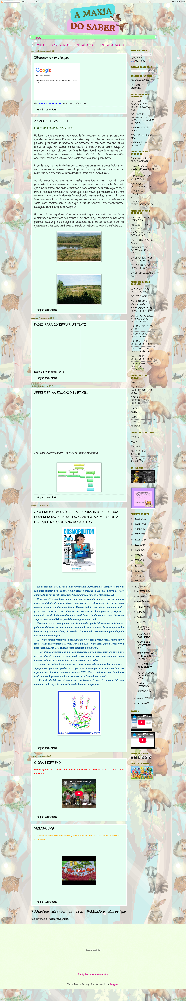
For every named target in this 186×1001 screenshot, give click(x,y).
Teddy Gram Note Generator (93, 974)
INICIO (37, 38)
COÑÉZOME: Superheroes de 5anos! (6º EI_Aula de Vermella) (142, 119)
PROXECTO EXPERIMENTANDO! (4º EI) (141, 390)
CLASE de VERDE (84, 45)
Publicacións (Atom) (58, 919)
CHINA (134, 412)
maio (140, 617)
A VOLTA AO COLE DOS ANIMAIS (141, 234)
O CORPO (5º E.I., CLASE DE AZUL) (140, 335)
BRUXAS (135, 446)
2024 (137, 529)
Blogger (114, 984)
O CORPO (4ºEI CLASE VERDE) (142, 327)
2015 (137, 576)
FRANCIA (135, 426)
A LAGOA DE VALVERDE (52, 121)
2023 (138, 534)
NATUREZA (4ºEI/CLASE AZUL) (141, 185)
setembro (142, 607)
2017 (137, 566)
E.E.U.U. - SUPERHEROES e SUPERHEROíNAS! (140, 400)
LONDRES (136, 422)
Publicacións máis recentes (51, 911)
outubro (141, 601)
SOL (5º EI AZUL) (140, 296)
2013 (137, 587)
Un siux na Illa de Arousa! (50, 103)
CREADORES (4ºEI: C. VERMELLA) (141, 226)
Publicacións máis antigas (107, 911)
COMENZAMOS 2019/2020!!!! (139, 460)
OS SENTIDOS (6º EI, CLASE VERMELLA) (141, 310)
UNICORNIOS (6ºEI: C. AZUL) (142, 241)
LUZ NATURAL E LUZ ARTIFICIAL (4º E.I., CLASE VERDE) (142, 318)
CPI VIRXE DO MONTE (142, 80)
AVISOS (41, 45)
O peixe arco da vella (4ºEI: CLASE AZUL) (142, 160)
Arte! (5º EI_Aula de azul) (141, 136)
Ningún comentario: (47, 109)
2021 (137, 545)
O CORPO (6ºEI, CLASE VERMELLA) (141, 342)
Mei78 (60, 372)
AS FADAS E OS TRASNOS (139, 452)
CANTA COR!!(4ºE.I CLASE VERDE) (140, 290)
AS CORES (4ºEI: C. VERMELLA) (140, 219)
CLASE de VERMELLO (111, 45)
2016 (137, 571)
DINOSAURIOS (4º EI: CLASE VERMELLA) (141, 259)
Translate (140, 61)
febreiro (141, 703)
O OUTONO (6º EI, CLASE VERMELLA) (141, 350)
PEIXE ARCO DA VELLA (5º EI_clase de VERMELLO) (142, 169)
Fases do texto (42, 372)
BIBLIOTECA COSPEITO (137, 86)
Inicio (79, 911)
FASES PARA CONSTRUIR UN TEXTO (60, 324)
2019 (137, 555)
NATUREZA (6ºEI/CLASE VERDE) (142, 203)
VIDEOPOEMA (44, 828)
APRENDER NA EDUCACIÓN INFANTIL (61, 392)
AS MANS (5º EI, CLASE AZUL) (139, 302)
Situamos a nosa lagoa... (51, 57)
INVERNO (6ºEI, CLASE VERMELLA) (141, 357)
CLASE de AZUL (60, 45)
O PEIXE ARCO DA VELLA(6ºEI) (140, 178)
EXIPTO (135, 417)
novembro (143, 596)
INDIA (134, 408)
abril (140, 622)
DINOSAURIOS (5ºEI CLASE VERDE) (141, 267)
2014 (137, 581)
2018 (137, 560)
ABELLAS (136, 437)
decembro (142, 591)
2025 (138, 524)
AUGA (134, 442)
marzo (141, 698)
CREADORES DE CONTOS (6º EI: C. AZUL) (140, 250)
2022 (138, 540)
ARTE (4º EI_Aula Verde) (140, 129)
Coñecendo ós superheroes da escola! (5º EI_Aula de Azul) (142, 105)
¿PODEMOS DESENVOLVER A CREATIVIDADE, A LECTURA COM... (145, 671)
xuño (140, 612)
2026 (138, 519)
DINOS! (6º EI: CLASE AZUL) (142, 274)
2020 (138, 550)
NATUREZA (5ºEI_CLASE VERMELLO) (137, 194)
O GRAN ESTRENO (47, 762)
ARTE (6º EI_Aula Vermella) (140, 144)
